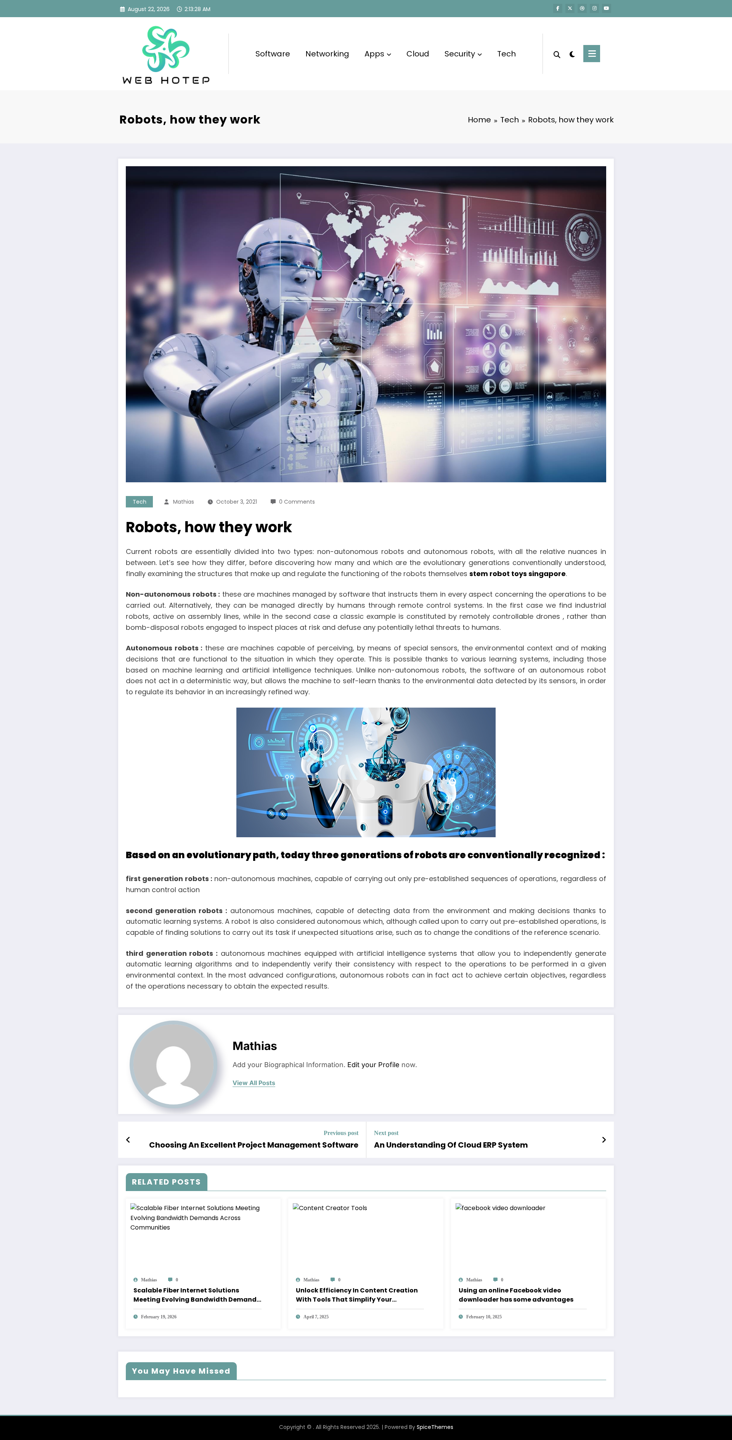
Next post (386, 1133)
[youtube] (606, 8)
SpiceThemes (435, 1427)
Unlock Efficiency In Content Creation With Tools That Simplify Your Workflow (357, 1295)
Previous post (341, 1133)
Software (272, 53)
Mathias (183, 502)
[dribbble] (582, 8)
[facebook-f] (557, 8)
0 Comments (297, 502)
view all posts (254, 1083)
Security (460, 53)
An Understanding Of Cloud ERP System (451, 1145)
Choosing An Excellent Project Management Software (253, 1145)
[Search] (557, 53)
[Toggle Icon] (591, 53)
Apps (374, 53)
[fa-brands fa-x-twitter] (570, 8)
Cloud (417, 53)
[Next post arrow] (604, 1140)
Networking (327, 53)
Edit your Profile (373, 1065)
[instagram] (594, 8)
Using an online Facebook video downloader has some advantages (516, 1295)
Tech (506, 53)
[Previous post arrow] (128, 1140)
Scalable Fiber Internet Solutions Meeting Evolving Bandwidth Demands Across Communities (196, 1295)
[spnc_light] (572, 53)
